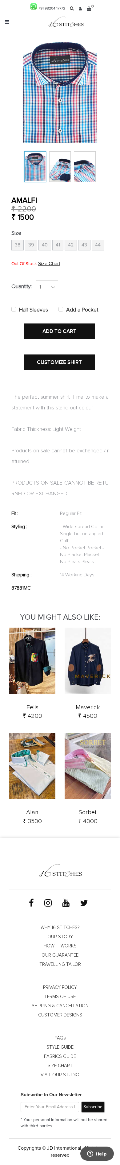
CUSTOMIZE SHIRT (59, 362)
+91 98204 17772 (51, 8)
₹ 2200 (23, 209)
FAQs (60, 1038)
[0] (89, 9)
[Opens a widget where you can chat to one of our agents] (97, 1154)
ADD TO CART (59, 331)
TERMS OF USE (60, 996)
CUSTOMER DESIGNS (60, 1015)
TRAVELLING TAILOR (60, 964)
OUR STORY (60, 937)
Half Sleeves (33, 310)
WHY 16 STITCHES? (60, 927)
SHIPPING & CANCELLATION (60, 1006)
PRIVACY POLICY (60, 987)
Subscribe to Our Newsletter (51, 1094)
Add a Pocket (82, 310)
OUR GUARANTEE (60, 955)
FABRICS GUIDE (60, 1056)
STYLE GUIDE (60, 1047)
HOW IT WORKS (60, 946)
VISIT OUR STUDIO (60, 1075)
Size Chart (49, 263)
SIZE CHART (60, 1065)
